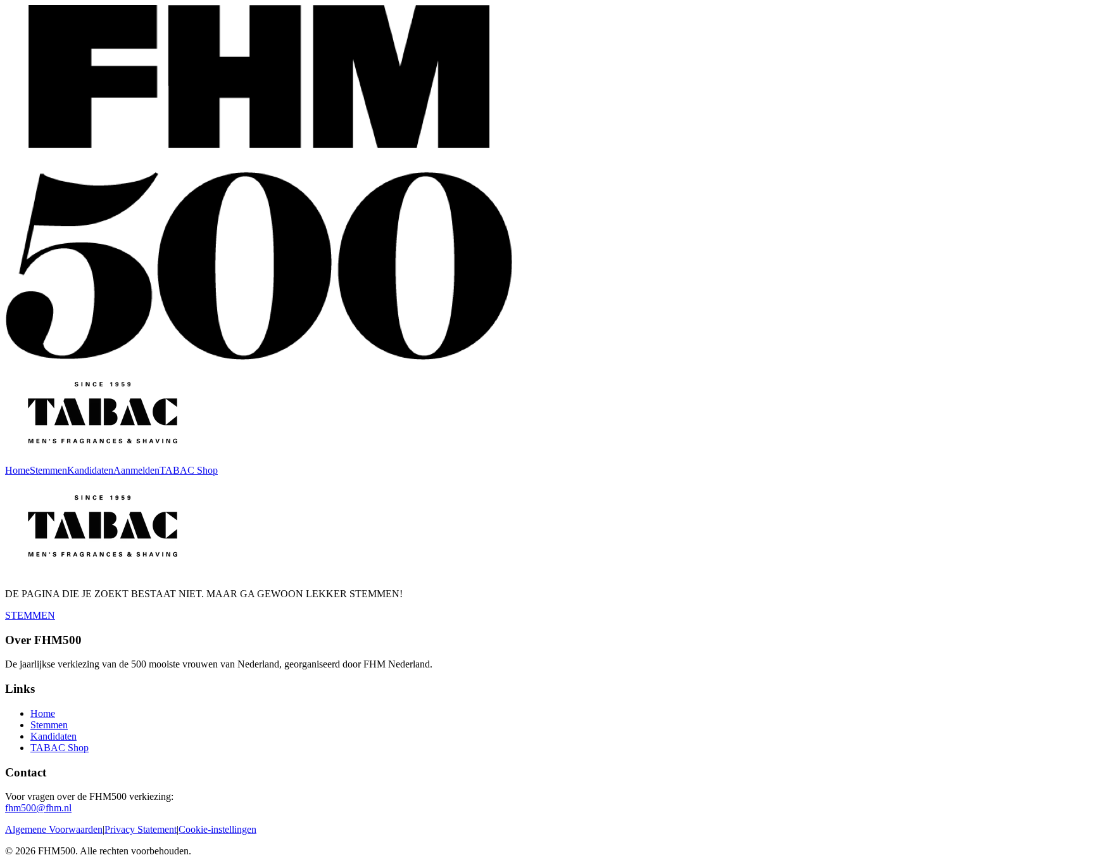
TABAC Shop (189, 470)
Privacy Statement (140, 829)
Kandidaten (90, 470)
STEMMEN (30, 615)
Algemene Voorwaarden (54, 829)
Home (17, 470)
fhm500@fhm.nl (38, 807)
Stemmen (48, 470)
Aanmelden (136, 470)
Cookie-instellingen (217, 829)
